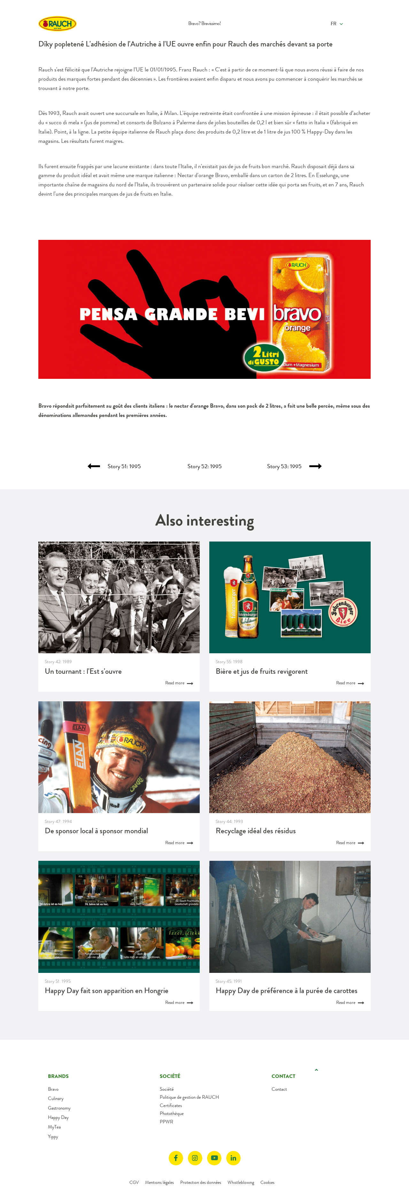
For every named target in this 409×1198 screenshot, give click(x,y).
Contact (279, 1089)
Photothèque (172, 1113)
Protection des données (200, 1182)
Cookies (267, 1182)
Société (167, 1089)
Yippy (53, 1136)
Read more (175, 683)
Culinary (56, 1098)
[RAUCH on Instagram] (195, 1158)
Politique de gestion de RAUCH (189, 1097)
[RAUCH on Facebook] (176, 1158)
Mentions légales (159, 1182)
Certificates (171, 1105)
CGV (134, 1182)
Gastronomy (59, 1108)
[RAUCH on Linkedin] (233, 1158)
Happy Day (58, 1117)
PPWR (166, 1121)
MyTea (54, 1126)
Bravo (53, 1089)
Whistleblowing (241, 1182)
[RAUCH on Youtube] (214, 1158)
